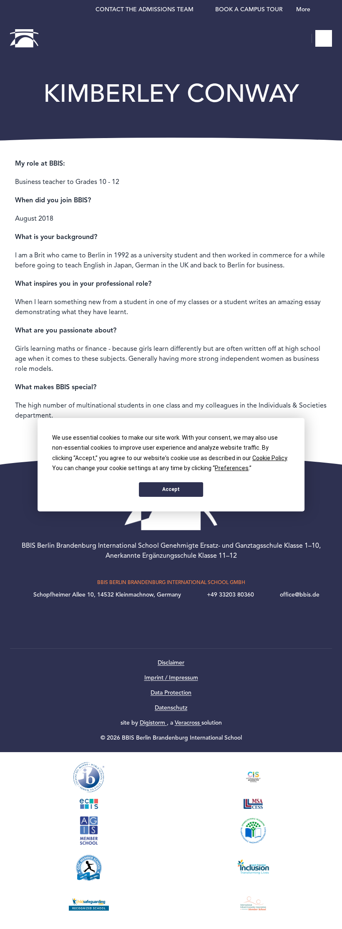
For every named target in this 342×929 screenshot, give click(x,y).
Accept (171, 489)
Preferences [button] (232, 468)
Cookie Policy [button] (269, 458)
